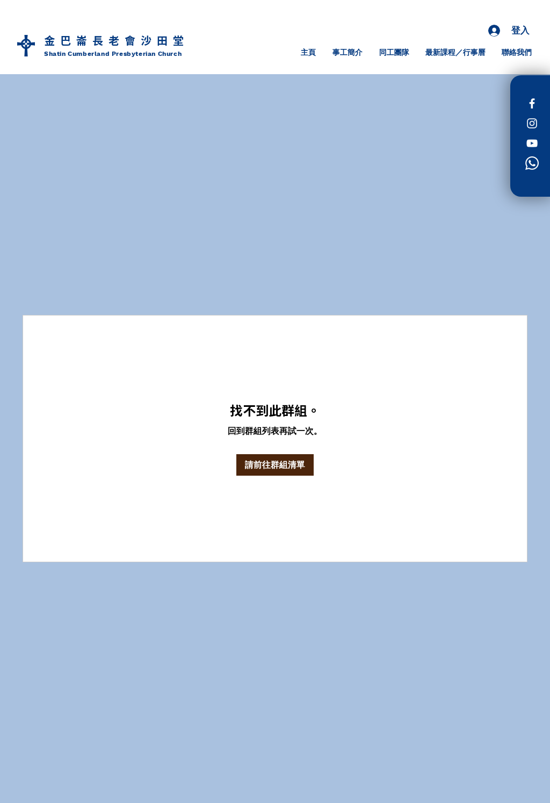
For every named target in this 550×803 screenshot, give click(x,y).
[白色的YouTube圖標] (532, 143)
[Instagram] (532, 123)
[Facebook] (532, 103)
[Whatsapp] (532, 163)
